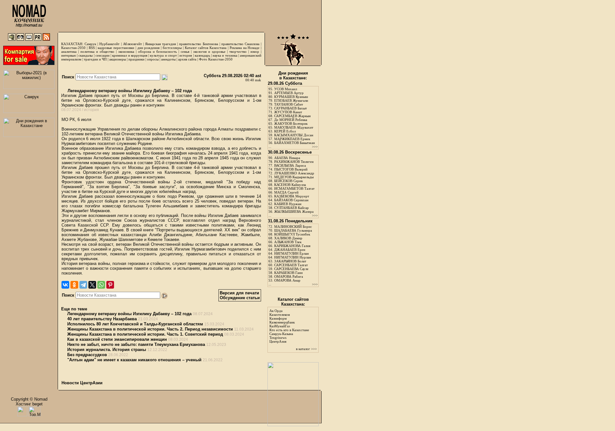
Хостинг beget (29, 404)
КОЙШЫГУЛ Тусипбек (292, 234)
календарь (202, 55)
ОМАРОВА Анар (287, 280)
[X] (92, 285)
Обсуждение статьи (240, 297)
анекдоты (168, 59)
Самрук (90, 44)
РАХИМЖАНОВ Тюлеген (294, 162)
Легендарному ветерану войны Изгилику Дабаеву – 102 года (129, 90)
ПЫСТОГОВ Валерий (291, 169)
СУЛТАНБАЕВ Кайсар (291, 208)
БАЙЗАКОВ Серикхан (291, 200)
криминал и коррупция (129, 55)
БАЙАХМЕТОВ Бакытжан (294, 143)
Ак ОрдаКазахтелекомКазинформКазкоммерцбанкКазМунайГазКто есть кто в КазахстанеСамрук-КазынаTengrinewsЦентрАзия (289, 326)
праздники (136, 59)
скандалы (85, 55)
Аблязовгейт (132, 44)
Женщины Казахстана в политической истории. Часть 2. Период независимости (150, 329)
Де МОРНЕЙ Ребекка (290, 120)
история (185, 55)
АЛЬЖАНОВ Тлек (287, 242)
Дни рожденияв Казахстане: (293, 75)
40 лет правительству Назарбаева (102, 318)
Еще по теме (74, 309)
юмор (254, 51)
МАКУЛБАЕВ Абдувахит (293, 127)
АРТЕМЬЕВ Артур (289, 93)
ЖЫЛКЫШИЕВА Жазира (294, 211)
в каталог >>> (306, 349)
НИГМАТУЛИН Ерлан (291, 253)
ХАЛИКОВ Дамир (288, 238)
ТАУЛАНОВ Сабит (288, 104)
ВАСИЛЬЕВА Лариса (290, 165)
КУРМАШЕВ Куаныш (291, 97)
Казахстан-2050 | (75, 48)
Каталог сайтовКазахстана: (293, 302)
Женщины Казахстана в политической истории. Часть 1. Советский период (145, 334)
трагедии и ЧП (95, 59)
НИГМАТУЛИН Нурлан (292, 257)
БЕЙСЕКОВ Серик (288, 181)
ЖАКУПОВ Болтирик (291, 123)
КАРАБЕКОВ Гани (288, 273)
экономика (126, 51)
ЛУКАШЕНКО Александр (294, 173)
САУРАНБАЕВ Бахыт (290, 108)
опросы (153, 59)
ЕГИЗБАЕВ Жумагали (291, 100)
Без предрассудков (87, 354)
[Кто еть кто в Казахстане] (293, 424)
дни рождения (148, 48)
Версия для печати (239, 293)
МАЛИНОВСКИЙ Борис (293, 226)
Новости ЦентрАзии (82, 382)
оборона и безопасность (157, 51)
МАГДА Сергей (286, 192)
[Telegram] (83, 285)
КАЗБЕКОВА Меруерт (291, 196)
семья (185, 51)
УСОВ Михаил (285, 89)
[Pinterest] (110, 285)
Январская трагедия (160, 44)
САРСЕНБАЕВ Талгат (291, 265)
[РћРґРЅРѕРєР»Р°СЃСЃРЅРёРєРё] (74, 285)
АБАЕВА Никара (287, 158)
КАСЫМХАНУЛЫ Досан (293, 135)
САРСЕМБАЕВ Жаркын (292, 116)
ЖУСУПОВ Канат (288, 112)
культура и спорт (163, 55)
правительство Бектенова (198, 44)
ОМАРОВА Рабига (288, 276)
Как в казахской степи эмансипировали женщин (117, 339)
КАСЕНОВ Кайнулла (290, 185)
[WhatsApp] (101, 285)
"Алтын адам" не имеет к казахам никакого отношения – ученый (134, 359)
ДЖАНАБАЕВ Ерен (289, 249)
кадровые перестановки (116, 48)
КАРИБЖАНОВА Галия (292, 246)
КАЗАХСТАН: (72, 44)
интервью (68, 55)
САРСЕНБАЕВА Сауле (291, 269)
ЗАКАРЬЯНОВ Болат (290, 261)
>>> (315, 146)
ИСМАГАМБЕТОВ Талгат (294, 188)
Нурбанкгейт (109, 44)
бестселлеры (172, 48)
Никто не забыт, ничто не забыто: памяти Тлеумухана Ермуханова (136, 344)
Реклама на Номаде (245, 48)
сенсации (102, 55)
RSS (92, 48)
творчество (238, 51)
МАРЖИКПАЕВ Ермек (292, 139)
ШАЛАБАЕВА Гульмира (293, 230)
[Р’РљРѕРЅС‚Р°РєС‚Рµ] (65, 285)
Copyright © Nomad (29, 399)
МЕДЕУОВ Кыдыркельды (294, 177)
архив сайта (187, 59)
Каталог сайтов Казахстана (206, 48)
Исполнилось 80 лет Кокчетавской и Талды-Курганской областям (135, 324)
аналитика (69, 51)
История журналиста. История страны (106, 349)
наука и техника (225, 55)
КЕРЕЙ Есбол (285, 131)
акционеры (117, 59)
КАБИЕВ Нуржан (287, 204)
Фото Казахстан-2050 (216, 59)
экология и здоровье (209, 51)
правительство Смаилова (240, 44)
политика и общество (97, 51)
